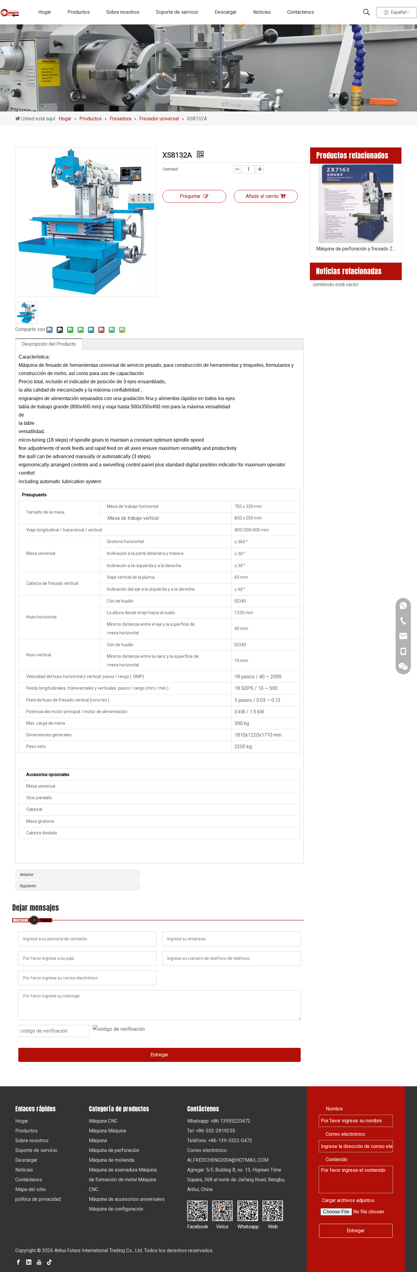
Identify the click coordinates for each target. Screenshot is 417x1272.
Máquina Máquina (107, 1131)
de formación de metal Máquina (122, 1180)
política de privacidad (38, 1199)
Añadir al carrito (262, 196)
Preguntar (190, 196)
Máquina (98, 1140)
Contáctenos (300, 12)
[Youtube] (39, 1262)
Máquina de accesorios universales (127, 1199)
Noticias (262, 12)
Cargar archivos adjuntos (348, 1200)
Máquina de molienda (111, 1160)
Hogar (44, 12)
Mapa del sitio (30, 1189)
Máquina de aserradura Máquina (123, 1170)
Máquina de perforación (114, 1150)
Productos (78, 12)
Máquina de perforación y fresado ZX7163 (356, 249)
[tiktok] (49, 1262)
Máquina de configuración (116, 1209)
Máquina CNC (103, 1121)
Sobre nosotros (123, 12)
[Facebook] (18, 1262)
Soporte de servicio (177, 12)
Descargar (226, 12)
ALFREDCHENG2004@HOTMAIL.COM (227, 1160)
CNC (93, 1189)
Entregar (159, 1055)
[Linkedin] (29, 1262)
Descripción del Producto (49, 344)
